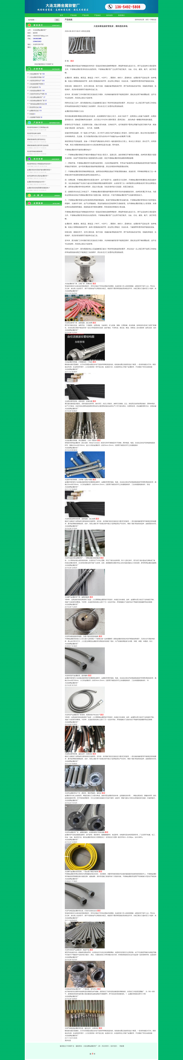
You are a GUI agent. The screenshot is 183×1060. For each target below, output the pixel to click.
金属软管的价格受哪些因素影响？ (38, 188)
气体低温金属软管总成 (37, 104)
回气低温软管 (34, 87)
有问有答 (109, 15)
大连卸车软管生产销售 (37, 94)
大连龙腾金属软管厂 (36, 97)
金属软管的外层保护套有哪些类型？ (39, 170)
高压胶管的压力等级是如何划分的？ (39, 164)
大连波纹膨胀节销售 (36, 84)
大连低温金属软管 (35, 91)
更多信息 (68, 1040)
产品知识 (97, 15)
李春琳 (122, 1046)
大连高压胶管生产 (35, 80)
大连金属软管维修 (35, 77)
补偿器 (31, 114)
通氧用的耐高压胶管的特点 (36, 139)
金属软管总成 (34, 111)
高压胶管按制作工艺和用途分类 (38, 127)
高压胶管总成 (34, 107)
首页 (61, 15)
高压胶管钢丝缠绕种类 (34, 151)
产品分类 (85, 15)
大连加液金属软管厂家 (37, 101)
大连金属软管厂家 (35, 74)
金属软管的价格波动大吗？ (36, 182)
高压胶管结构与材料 (34, 133)
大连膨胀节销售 (34, 117)
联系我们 (121, 15)
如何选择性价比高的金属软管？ (38, 176)
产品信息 (73, 15)
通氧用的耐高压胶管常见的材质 (38, 145)
